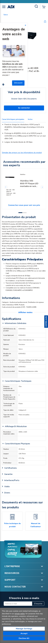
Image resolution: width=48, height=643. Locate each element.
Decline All (24, 638)
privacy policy (20, 613)
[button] (46, 321)
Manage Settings (24, 628)
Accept (24, 633)
